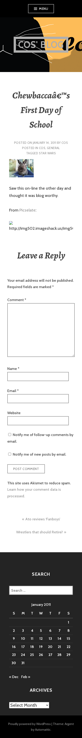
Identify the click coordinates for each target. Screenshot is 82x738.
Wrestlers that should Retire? (39, 532)
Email (13, 391)
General (53, 148)
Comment (16, 300)
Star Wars (47, 153)
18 (32, 647)
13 (50, 638)
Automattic (43, 730)
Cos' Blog (41, 44)
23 (14, 655)
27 (50, 655)
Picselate (27, 210)
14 (59, 638)
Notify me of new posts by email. (39, 454)
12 (41, 638)
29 (68, 655)
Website (13, 413)
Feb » (25, 677)
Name (13, 368)
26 (41, 655)
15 (68, 638)
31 (23, 663)
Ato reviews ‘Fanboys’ (42, 519)
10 (23, 638)
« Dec (13, 677)
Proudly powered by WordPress (29, 724)
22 (68, 647)
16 (14, 647)
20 (50, 647)
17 (23, 647)
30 (14, 663)
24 (23, 655)
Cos (65, 143)
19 (41, 647)
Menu (43, 9)
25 (32, 655)
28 (59, 655)
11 (32, 638)
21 (59, 647)
